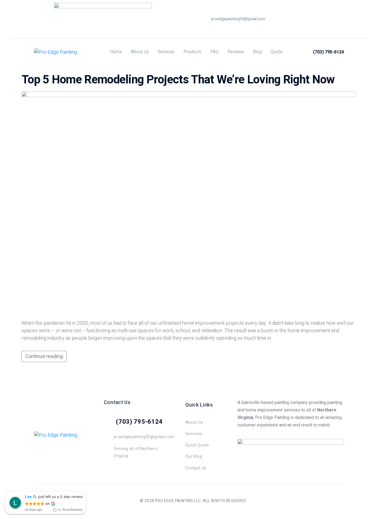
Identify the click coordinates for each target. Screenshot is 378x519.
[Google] (320, 19)
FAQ (214, 51)
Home (116, 51)
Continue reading (44, 356)
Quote (277, 51)
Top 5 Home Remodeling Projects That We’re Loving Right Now (178, 79)
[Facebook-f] (312, 19)
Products (192, 51)
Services (166, 51)
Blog (257, 51)
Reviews (235, 51)
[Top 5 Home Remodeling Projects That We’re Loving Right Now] (189, 203)
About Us (140, 51)
